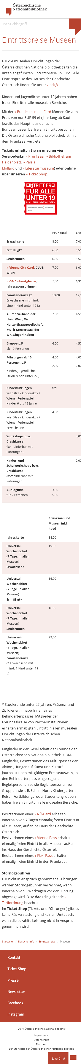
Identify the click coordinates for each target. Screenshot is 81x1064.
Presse (13, 980)
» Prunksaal (35, 156)
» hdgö (52, 84)
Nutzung (41, 1044)
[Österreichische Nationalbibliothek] (24, 9)
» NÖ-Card (42, 814)
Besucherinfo (26, 941)
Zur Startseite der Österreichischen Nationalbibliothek (41, 1049)
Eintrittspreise (47, 941)
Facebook (15, 1003)
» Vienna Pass (46, 837)
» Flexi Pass (44, 855)
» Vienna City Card (20, 267)
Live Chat (58, 1058)
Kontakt (14, 957)
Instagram (16, 1014)
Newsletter (16, 991)
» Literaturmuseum (38, 168)
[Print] (73, 1057)
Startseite (8, 941)
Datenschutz (41, 1040)
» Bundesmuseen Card (32, 111)
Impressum (41, 1035)
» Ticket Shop (36, 174)
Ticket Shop (17, 968)
